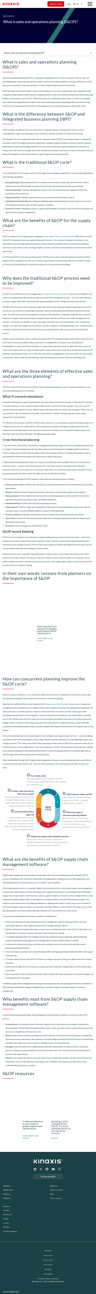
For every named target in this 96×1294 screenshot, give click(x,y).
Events (5, 1219)
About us (6, 1206)
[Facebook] (47, 1169)
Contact (6, 1210)
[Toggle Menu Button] (90, 4)
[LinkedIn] (35, 1169)
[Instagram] (59, 1169)
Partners (6, 1227)
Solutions (6, 1186)
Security (48, 1269)
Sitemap (48, 1251)
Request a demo (55, 4)
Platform (6, 1194)
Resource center (56, 1190)
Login (68, 4)
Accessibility (48, 1274)
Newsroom (7, 1214)
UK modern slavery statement (48, 1279)
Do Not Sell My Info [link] (11, 1291)
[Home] (48, 1161)
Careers (6, 1223)
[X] (40, 1169)
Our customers (56, 1198)
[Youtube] (53, 1169)
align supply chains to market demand (59, 236)
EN (77, 4)
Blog (52, 1194)
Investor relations (10, 1231)
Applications (8, 1190)
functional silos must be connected (56, 294)
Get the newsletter (48, 1176)
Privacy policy (48, 1260)
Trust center (48, 1265)
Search (82, 4)
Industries (7, 1198)
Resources (54, 1186)
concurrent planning (59, 704)
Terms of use (48, 1255)
